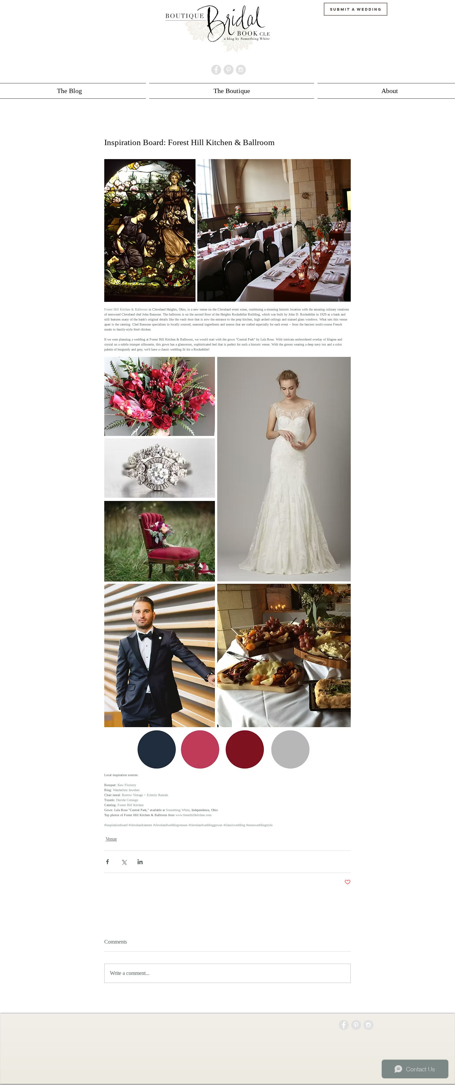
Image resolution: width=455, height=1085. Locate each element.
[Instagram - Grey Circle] (241, 70)
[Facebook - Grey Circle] (216, 70)
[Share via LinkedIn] (140, 862)
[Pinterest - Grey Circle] (228, 70)
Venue (111, 839)
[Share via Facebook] (107, 862)
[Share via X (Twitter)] (124, 862)
